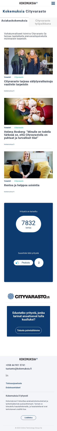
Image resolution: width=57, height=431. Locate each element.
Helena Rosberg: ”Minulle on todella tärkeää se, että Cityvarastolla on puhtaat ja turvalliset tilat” (27, 135)
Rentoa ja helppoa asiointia (22, 185)
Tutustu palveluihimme (28, 330)
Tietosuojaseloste (14, 383)
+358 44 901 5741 (15, 365)
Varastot (7, 77)
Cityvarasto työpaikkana (43, 22)
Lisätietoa (28, 418)
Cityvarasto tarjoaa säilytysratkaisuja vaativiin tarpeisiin (28, 83)
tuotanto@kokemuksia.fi (19, 368)
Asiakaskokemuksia (14, 20)
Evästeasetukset (13, 387)
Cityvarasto (19, 77)
